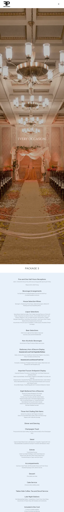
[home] (6, 4)
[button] (59, 4)
